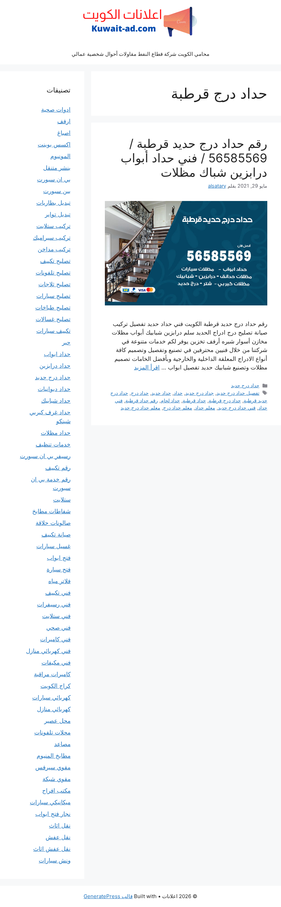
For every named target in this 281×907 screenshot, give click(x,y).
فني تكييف (58, 592)
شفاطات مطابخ (51, 511)
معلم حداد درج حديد (140, 408)
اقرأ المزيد (147, 367)
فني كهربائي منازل (48, 650)
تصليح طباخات (53, 307)
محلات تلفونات (52, 732)
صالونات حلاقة (53, 522)
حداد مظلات (56, 432)
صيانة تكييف (56, 534)
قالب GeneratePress (108, 896)
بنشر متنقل (57, 167)
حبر (66, 342)
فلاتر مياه (59, 581)
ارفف (64, 121)
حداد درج (140, 393)
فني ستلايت (56, 616)
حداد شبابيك (56, 400)
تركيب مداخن (54, 249)
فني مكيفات (56, 662)
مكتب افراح (56, 790)
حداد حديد (161, 393)
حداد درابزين (55, 365)
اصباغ (64, 132)
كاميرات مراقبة (52, 674)
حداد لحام (170, 400)
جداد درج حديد (199, 393)
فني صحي (58, 627)
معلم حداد (205, 408)
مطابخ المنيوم (54, 755)
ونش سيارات (55, 860)
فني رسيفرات (54, 604)
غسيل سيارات (53, 546)
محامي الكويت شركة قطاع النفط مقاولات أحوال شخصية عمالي (140, 54)
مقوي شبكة (56, 779)
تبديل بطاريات (53, 202)
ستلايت (62, 499)
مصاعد (62, 744)
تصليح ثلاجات (54, 284)
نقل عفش (58, 837)
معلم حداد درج (177, 408)
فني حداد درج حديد (237, 408)
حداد (178, 393)
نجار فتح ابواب (53, 813)
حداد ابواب (57, 354)
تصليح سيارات (53, 295)
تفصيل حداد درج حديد (238, 393)
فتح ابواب (59, 557)
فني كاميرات (55, 639)
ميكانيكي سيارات (50, 802)
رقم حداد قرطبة (141, 400)
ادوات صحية (56, 109)
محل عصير (57, 720)
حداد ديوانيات (54, 389)
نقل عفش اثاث (52, 848)
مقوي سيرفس (53, 767)
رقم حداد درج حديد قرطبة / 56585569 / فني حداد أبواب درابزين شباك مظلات (194, 157)
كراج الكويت (55, 685)
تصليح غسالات (53, 319)
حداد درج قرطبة (225, 400)
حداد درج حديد (245, 385)
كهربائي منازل (54, 709)
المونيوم (60, 156)
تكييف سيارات (53, 330)
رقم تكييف (58, 467)
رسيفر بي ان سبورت (45, 456)
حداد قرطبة (194, 400)
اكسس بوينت (54, 144)
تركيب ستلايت (53, 226)
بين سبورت (57, 191)
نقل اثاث (60, 825)
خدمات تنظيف (53, 444)
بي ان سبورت (54, 179)
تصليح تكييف (55, 260)
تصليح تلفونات (53, 272)
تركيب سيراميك (52, 237)
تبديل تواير (58, 214)
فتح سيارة (59, 569)
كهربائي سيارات (51, 697)
